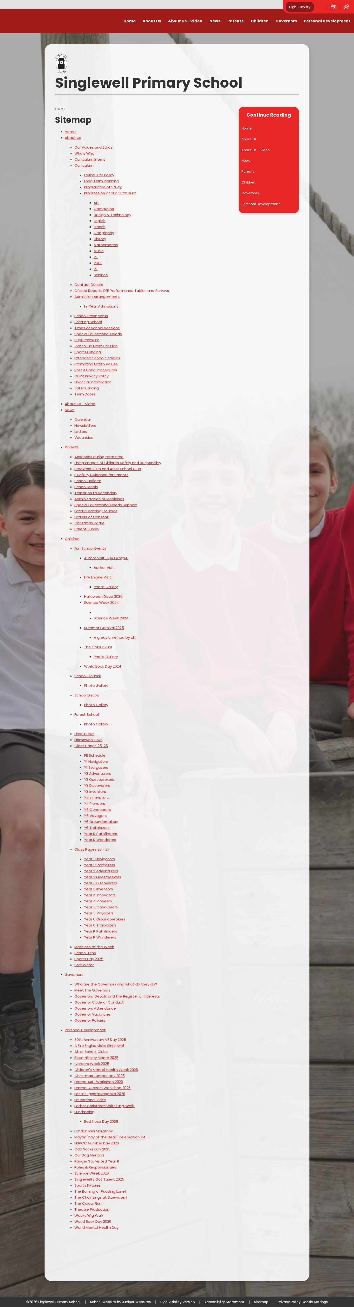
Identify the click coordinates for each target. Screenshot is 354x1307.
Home (60, 108)
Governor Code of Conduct (99, 1002)
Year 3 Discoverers (100, 883)
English (99, 220)
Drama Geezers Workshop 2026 (102, 1087)
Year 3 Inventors (98, 889)
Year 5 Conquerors (101, 907)
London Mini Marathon (93, 1131)
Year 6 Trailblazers (100, 925)
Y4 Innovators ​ (97, 797)
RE (96, 268)
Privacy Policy (289, 1302)
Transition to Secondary (95, 492)
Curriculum (83, 165)
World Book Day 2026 (92, 1221)
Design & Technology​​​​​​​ (112, 214)
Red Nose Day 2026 (101, 1121)
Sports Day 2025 (88, 958)
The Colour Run (87, 1203)
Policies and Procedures (95, 370)
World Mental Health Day (96, 1227)
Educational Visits (90, 1099)
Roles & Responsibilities (95, 1167)
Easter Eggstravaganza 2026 (99, 1093)
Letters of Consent (91, 516)
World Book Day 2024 (102, 666)
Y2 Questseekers (99, 779)
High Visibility (299, 6)
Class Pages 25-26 (91, 745)
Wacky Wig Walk (88, 1215)
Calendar (82, 419)
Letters (80, 431)
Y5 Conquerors (97, 809)
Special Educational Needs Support (105, 504)
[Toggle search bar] (320, 6)
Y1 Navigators (96, 761)
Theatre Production (91, 1209)
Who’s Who (84, 153)
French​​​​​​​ (99, 226)
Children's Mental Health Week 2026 (106, 1069)
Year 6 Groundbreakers (104, 919)
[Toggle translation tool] (333, 6)
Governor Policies (89, 1020)
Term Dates (85, 394)
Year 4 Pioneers (98, 901)
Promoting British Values (96, 364)
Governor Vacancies (92, 1014)
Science (101, 274)
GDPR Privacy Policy (91, 376)
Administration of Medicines (99, 498)
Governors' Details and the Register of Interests (117, 996)
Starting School (88, 321)
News (69, 409)
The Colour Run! (98, 647)
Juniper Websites (136, 1302)
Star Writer (84, 964)
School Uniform (87, 480)
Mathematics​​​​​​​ (106, 244)
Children (72, 538)
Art (96, 202)
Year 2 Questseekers (102, 877)
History (100, 238)
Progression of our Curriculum (110, 193)
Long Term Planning (101, 181)
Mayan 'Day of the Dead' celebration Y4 (109, 1137)
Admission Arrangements (97, 296)
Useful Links (84, 733)
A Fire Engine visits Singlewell (99, 1045)
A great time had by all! (115, 637)
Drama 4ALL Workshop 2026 (98, 1081)
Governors (74, 974)
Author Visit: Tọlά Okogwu (106, 557)
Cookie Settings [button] (315, 1302)
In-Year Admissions (101, 306)
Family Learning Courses (95, 510)
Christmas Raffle (89, 522)
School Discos (86, 695)
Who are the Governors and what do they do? (115, 984)
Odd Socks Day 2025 (92, 1149)
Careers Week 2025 (91, 1063)
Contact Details (88, 284)
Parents (72, 447)
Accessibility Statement (224, 1302)
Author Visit (104, 567)
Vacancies (83, 437)
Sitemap (261, 1302)
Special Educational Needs (98, 333)
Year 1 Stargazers (99, 864)
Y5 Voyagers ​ (96, 815)
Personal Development (85, 1029)
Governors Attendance (95, 1008)
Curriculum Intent (89, 159)
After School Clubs (91, 1051)
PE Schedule (94, 755)
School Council (87, 675)
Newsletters (85, 425)
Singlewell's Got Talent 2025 (99, 1179)
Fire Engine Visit (97, 577)
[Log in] (346, 6)
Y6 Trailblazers (97, 827)
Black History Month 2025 (96, 1057)
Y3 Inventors (95, 791)
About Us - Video (80, 403)
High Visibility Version (177, 1302)
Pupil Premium (86, 339)
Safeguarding (86, 388)
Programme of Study (103, 187)
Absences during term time (99, 456)
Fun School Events (90, 548)
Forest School (86, 714)
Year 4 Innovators (100, 895)
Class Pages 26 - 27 (92, 849)
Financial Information (92, 382)
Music (99, 250)
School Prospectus (91, 315)
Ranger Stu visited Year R (96, 1161)
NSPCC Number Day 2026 (96, 1143)
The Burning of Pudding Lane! (100, 1191)
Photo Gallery (106, 586)
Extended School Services (97, 358)
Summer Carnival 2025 (104, 627)
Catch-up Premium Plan (96, 345)
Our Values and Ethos (93, 147)
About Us (73, 137)
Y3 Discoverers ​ (97, 785)
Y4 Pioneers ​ (95, 803)
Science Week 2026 (91, 1173)
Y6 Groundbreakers (101, 821)
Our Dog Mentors (89, 1155)
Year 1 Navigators (99, 858)
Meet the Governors (92, 990)
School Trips (85, 952)
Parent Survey (86, 529)
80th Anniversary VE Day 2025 (100, 1039)
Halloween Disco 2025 (103, 596)
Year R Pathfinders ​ (101, 833)
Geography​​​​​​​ (104, 232)
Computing (104, 208)
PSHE (98, 262)
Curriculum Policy (99, 174)
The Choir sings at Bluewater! (100, 1197)
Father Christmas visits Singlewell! (104, 1105)
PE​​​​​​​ (96, 256)
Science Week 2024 (101, 602)
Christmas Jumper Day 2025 (99, 1075)
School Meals (86, 486)
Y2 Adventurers (97, 773)
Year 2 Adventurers (101, 871)
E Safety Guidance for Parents (101, 474)
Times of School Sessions (97, 327)
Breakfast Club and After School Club (107, 468)
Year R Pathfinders (100, 931)
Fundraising (84, 1111)
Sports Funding (87, 352)
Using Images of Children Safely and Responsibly (117, 462)
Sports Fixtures (87, 1185)
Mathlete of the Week (94, 946)
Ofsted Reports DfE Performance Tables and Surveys (121, 290)
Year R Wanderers (100, 839)
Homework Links (88, 739)
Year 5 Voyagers (99, 913)
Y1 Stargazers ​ (96, 767)
